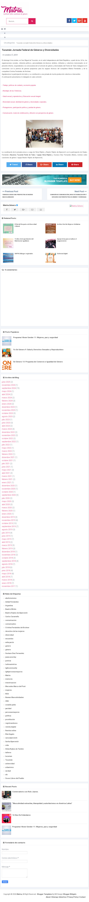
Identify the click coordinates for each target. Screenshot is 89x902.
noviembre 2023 (8, 410)
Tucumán (9, 760)
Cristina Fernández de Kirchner (17, 627)
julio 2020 (6, 498)
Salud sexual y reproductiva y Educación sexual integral (21, 96)
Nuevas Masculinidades (14, 697)
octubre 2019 (7, 523)
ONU (7, 701)
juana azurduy (10, 657)
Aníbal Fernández (12, 602)
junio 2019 (6, 536)
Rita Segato (9, 734)
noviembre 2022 (8, 435)
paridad (8, 708)
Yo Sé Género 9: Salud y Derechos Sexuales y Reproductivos (38, 350)
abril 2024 (6, 394)
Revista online (10, 730)
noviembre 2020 (8, 489)
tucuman (8, 756)
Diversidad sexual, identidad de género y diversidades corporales (24, 102)
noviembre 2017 (8, 586)
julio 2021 (6, 463)
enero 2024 (6, 404)
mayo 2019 (6, 539)
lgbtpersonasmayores (13, 672)
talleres (8, 752)
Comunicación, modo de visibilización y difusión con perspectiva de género (28, 113)
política (8, 716)
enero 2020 (6, 514)
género (8, 650)
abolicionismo (10, 598)
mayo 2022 (6, 448)
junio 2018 (6, 570)
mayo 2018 (6, 574)
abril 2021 (6, 473)
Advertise (62, 897)
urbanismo (9, 767)
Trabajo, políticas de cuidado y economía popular (19, 85)
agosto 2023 (7, 416)
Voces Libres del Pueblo (14, 778)
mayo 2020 (6, 501)
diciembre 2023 (8, 407)
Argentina (9, 605)
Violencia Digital (62, 253)
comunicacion (10, 620)
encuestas (9, 639)
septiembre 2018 (9, 561)
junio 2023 (6, 423)
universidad (9, 764)
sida (7, 745)
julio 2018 (6, 567)
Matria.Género (9, 205)
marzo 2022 (7, 451)
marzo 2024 (7, 398)
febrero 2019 (7, 548)
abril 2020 (6, 504)
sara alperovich (11, 738)
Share (29, 164)
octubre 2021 (7, 460)
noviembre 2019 (8, 520)
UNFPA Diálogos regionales (24, 253)
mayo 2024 (6, 391)
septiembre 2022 (9, 441)
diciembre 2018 (8, 552)
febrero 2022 (7, 454)
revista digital (10, 727)
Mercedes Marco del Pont (15, 686)
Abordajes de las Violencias (12, 91)
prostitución (10, 719)
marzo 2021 (7, 476)
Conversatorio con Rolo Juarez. (25, 792)
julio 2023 (6, 420)
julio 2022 (6, 445)
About (48, 897)
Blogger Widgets (69, 894)
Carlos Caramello (12, 616)
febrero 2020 (7, 511)
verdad (8, 771)
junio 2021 (6, 467)
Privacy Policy (72, 897)
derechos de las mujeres (14, 631)
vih (6, 775)
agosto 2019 (7, 529)
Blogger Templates (44, 894)
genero (8, 646)
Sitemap (54, 897)
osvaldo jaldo (10, 705)
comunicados (10, 624)
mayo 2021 (6, 470)
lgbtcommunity (11, 668)
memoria (8, 679)
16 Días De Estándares (21, 815)
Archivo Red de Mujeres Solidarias (68, 224)
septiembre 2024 (9, 388)
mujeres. (8, 690)
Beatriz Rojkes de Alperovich (16, 613)
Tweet (15, 164)
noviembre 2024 (8, 385)
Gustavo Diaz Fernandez (14, 653)
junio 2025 (6, 382)
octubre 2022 (7, 438)
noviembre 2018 (8, 555)
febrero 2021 (7, 479)
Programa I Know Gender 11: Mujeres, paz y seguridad (35, 337)
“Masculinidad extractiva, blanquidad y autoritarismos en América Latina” (42, 803)
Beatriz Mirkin (10, 609)
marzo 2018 (7, 580)
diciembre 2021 (8, 457)
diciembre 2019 (8, 517)
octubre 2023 (7, 413)
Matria (7, 675)
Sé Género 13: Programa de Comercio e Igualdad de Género (38, 362)
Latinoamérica (11, 664)
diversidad (9, 635)
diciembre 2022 (8, 432)
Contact (82, 897)
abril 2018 (6, 577)
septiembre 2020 (9, 495)
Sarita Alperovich (12, 741)
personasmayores (12, 712)
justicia (8, 661)
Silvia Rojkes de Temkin (14, 749)
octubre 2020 (7, 492)
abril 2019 (6, 542)
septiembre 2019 (9, 526)
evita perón (9, 642)
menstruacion (10, 683)
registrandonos (11, 723)
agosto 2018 (7, 564)
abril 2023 (6, 426)
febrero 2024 (7, 401)
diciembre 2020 (8, 486)
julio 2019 (6, 533)
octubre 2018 (7, 558)
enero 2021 (6, 482)
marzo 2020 (7, 507)
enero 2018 (6, 583)
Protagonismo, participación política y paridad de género (21, 107)
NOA (7, 694)
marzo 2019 (7, 545)
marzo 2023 (7, 429)
